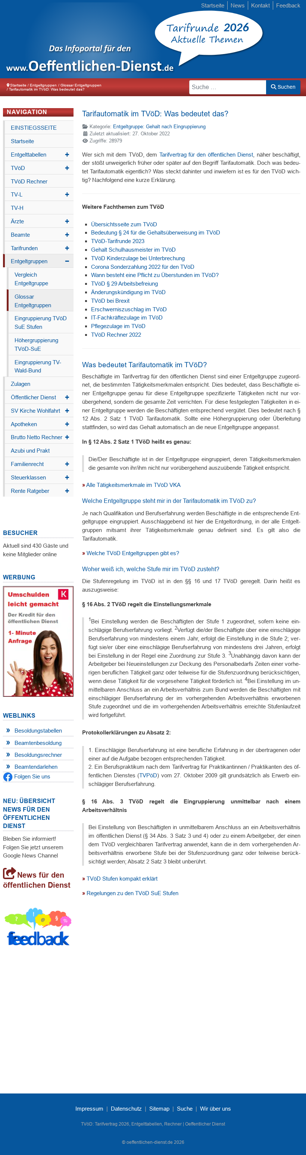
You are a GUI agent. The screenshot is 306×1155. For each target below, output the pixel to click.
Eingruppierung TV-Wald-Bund (38, 366)
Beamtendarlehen (36, 767)
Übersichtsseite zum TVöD (124, 224)
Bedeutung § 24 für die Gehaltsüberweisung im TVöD (155, 232)
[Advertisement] (191, 978)
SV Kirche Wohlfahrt (40, 411)
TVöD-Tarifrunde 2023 (117, 241)
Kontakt (260, 5)
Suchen (286, 87)
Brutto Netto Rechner (40, 437)
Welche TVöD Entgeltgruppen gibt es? (133, 553)
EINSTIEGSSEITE (34, 128)
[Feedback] (38, 928)
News (238, 5)
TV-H (17, 208)
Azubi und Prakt (30, 450)
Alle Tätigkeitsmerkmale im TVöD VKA (133, 485)
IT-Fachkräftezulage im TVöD (127, 317)
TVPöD (148, 775)
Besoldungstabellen (38, 730)
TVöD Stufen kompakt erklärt (122, 878)
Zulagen (20, 384)
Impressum (89, 1108)
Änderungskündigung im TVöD (128, 292)
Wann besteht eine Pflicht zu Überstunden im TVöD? (155, 275)
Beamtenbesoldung (38, 743)
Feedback (288, 5)
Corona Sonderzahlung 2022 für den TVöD (142, 267)
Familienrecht (40, 464)
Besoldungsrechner (38, 755)
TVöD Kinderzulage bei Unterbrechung (138, 258)
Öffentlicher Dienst (40, 397)
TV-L (40, 195)
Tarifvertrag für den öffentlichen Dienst (206, 154)
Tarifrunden (40, 248)
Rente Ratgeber (40, 491)
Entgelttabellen (40, 155)
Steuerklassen (40, 477)
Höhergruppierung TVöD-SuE (36, 344)
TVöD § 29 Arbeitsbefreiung (124, 283)
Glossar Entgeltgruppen (33, 300)
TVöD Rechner (29, 181)
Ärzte (40, 221)
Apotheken (40, 424)
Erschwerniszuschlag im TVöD (129, 309)
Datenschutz (126, 1108)
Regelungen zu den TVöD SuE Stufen (132, 893)
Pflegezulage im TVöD (118, 326)
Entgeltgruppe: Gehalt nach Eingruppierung (159, 126)
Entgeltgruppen (40, 261)
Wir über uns (215, 1108)
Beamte (40, 235)
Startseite (212, 5)
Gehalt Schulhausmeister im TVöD (133, 249)
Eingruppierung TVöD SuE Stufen (41, 322)
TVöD (40, 168)
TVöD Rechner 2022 (116, 334)
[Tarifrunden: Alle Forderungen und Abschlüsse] (84, 39)
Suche (185, 1108)
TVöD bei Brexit (110, 301)
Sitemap (159, 1108)
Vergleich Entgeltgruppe (31, 278)
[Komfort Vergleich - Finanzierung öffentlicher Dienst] (38, 641)
